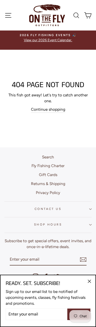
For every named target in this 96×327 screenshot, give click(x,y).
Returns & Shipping (48, 183)
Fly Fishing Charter (48, 165)
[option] (48, 38)
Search (48, 157)
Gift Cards (48, 174)
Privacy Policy (48, 192)
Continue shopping (48, 109)
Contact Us (48, 209)
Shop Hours (48, 224)
